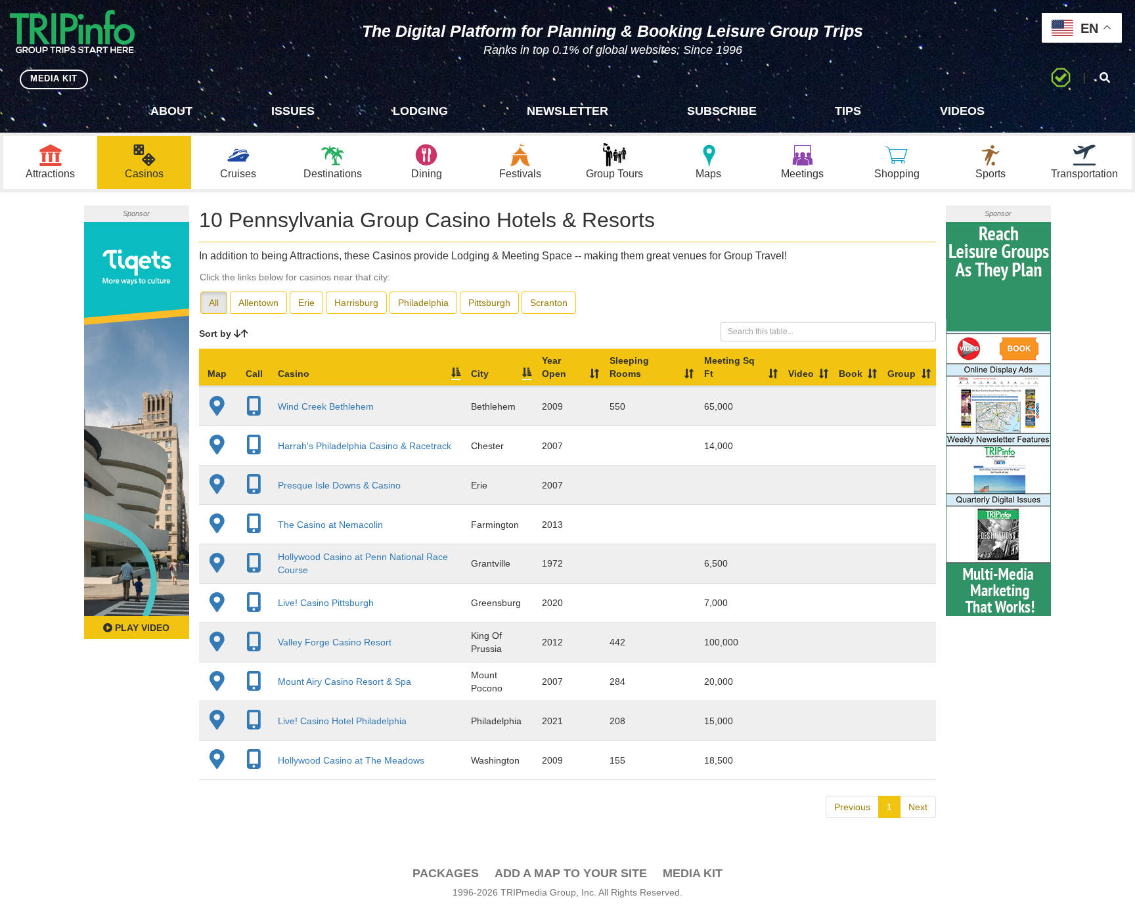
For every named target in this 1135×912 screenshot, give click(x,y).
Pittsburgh (489, 302)
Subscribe (722, 111)
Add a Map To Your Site (571, 873)
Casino (293, 373)
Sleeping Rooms (629, 367)
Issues (293, 111)
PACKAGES (445, 873)
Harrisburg (356, 302)
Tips (848, 111)
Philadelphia (423, 302)
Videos (962, 111)
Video (801, 373)
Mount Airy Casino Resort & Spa (344, 681)
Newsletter (567, 111)
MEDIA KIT (54, 78)
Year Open (554, 367)
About (171, 111)
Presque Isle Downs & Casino (339, 485)
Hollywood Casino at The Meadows (351, 760)
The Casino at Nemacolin (330, 524)
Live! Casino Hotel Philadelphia (342, 721)
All (214, 302)
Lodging (420, 111)
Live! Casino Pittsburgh (326, 602)
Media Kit (693, 873)
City (480, 373)
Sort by (216, 333)
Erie (306, 302)
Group (901, 373)
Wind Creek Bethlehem (326, 406)
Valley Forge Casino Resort (334, 642)
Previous (852, 807)
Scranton (549, 302)
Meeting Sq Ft (729, 367)
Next (917, 807)
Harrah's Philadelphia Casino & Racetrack (364, 446)
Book (850, 373)
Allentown (258, 302)
